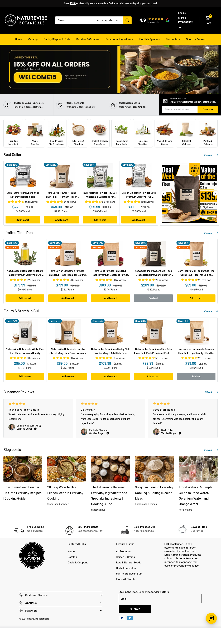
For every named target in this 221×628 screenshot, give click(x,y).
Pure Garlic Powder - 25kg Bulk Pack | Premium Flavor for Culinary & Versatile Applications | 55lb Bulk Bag (61, 195)
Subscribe (208, 109)
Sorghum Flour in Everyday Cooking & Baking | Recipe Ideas (154, 492)
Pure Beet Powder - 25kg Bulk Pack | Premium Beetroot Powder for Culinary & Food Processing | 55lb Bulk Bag (110, 273)
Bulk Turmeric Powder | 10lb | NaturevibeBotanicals (23, 194)
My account (185, 21)
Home (18, 39)
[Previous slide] (163, 193)
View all (209, 154)
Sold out (153, 298)
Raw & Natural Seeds (128, 562)
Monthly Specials (149, 39)
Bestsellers (173, 39)
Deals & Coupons (78, 562)
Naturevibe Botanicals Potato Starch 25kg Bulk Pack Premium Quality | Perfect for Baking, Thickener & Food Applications (68, 351)
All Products (123, 551)
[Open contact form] (211, 618)
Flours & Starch (125, 579)
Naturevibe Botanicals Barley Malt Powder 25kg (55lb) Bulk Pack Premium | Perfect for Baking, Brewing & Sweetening (110, 351)
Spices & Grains (125, 556)
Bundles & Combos (87, 39)
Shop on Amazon (196, 39)
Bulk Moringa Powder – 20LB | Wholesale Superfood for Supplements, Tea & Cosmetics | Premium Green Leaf (100, 195)
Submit (135, 609)
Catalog (33, 39)
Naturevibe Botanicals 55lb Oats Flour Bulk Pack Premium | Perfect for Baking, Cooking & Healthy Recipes (153, 351)
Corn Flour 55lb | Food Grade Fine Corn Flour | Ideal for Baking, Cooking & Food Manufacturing (196, 273)
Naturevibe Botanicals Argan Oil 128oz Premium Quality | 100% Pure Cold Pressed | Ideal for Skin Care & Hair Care (24, 273)
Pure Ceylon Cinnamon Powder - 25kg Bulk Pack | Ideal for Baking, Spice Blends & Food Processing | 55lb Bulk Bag (67, 273)
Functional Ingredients (119, 39)
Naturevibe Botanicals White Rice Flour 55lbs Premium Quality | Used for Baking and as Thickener (25, 351)
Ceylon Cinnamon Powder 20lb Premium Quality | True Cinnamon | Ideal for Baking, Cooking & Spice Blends (139, 195)
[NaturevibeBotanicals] (189, 193)
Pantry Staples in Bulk (57, 39)
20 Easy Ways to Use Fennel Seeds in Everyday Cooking (65, 492)
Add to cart (22, 219)
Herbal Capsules (126, 567)
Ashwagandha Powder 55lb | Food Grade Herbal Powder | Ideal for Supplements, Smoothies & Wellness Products (153, 273)
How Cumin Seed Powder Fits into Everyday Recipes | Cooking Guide (22, 492)
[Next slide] (215, 193)
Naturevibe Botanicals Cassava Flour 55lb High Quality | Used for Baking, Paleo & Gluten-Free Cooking (196, 351)
